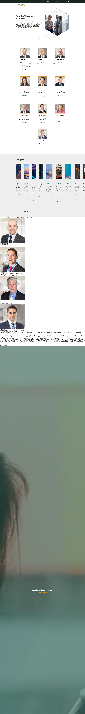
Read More (18, 197)
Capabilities (49, 4)
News (68, 4)
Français (55, 1)
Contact (48, 1)
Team (53, 4)
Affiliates (56, 4)
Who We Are (43, 4)
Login (62, 1)
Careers (52, 1)
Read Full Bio (24, 69)
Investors (60, 4)
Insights (64, 4)
